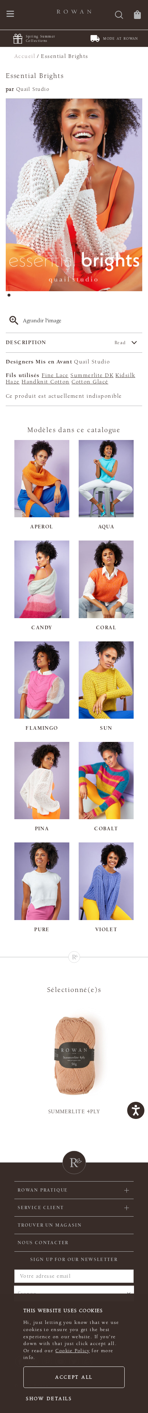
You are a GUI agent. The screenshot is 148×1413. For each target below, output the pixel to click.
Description (66, 342)
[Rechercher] (119, 15)
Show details (49, 1399)
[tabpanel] (74, 195)
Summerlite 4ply (74, 1112)
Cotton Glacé (89, 381)
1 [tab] (11, 297)
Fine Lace (55, 375)
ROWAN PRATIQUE (43, 1190)
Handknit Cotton (46, 381)
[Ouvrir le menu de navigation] (10, 14)
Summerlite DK (92, 375)
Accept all (74, 1377)
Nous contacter (43, 1242)
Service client (41, 1207)
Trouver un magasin (50, 1225)
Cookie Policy (72, 1351)
